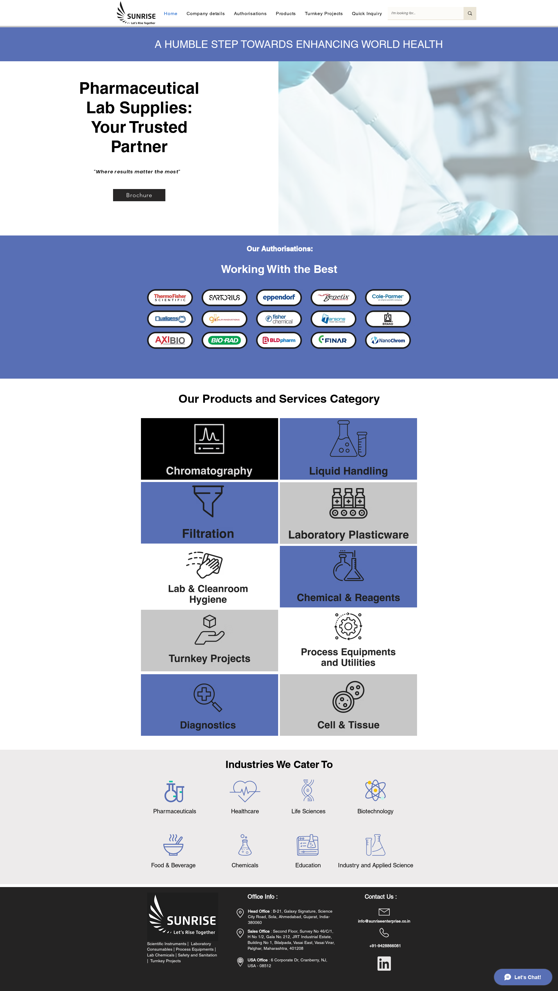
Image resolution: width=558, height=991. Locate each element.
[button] (205, 13)
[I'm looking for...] (470, 13)
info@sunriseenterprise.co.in (384, 921)
